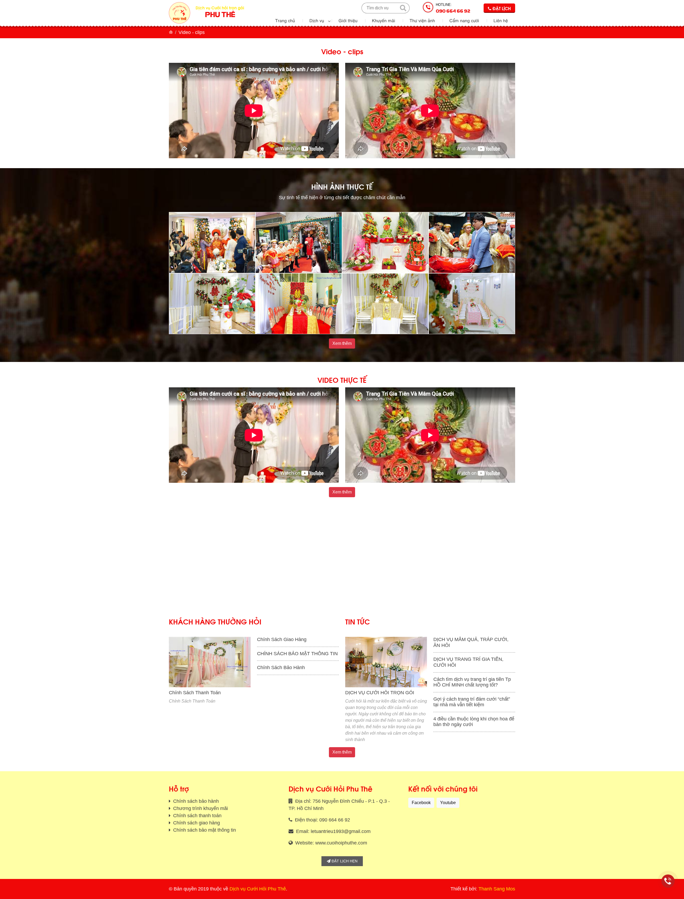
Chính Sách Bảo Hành (281, 667)
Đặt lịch (501, 8)
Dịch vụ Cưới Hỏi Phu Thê (258, 889)
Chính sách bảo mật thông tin (204, 830)
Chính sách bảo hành (195, 801)
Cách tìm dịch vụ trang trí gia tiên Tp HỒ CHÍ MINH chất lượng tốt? (472, 682)
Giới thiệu (348, 20)
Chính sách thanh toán (196, 815)
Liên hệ (500, 20)
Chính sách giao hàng (196, 822)
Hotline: (453, 8)
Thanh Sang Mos (497, 889)
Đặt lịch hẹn (344, 861)
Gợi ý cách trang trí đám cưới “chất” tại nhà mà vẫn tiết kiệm (471, 702)
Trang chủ (285, 20)
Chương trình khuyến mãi (200, 808)
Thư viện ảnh (422, 20)
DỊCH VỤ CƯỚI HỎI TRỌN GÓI (379, 692)
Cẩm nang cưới (464, 20)
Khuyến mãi (383, 20)
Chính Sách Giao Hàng (281, 639)
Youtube (448, 802)
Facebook (421, 802)
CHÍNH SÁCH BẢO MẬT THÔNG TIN (297, 653)
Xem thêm (342, 343)
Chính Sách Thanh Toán (195, 692)
